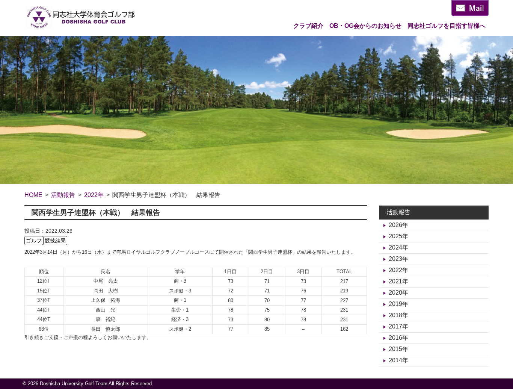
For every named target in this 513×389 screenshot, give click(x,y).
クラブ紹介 (308, 26)
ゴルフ (34, 241)
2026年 (398, 225)
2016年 (398, 338)
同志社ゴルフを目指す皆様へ (446, 26)
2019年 (398, 304)
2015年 (398, 349)
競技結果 (55, 241)
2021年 (398, 281)
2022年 (398, 270)
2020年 (398, 292)
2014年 (398, 360)
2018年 (398, 315)
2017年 (398, 326)
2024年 (398, 247)
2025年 (398, 236)
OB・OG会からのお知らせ (365, 26)
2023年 (398, 259)
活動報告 (398, 212)
